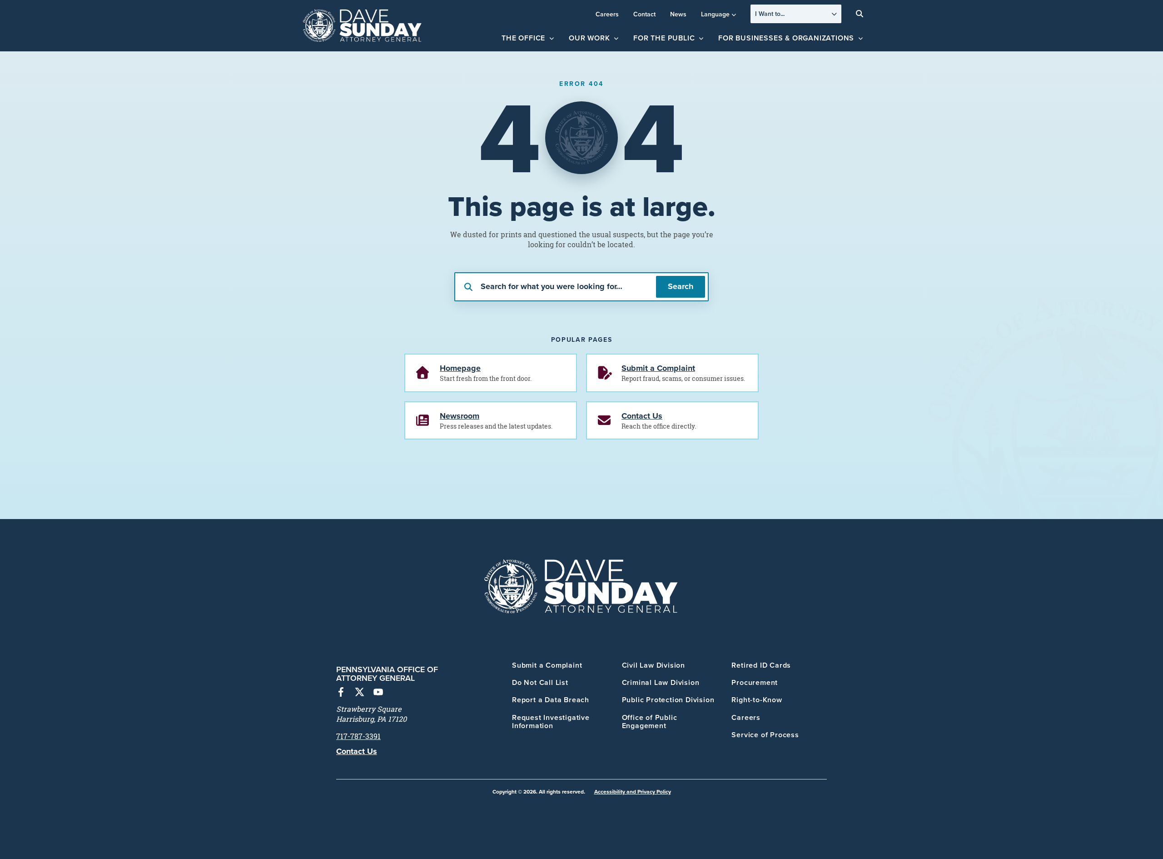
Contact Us (356, 751)
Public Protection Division (668, 699)
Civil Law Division (653, 665)
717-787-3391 (358, 736)
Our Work (589, 38)
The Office (523, 38)
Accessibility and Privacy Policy (632, 791)
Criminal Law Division (661, 682)
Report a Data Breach (550, 699)
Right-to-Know (756, 699)
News (678, 14)
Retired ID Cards (761, 665)
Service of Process (765, 734)
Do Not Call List (540, 682)
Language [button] (715, 14)
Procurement (754, 682)
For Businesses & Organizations (786, 38)
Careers (607, 14)
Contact (644, 14)
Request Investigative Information (551, 721)
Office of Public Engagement (649, 721)
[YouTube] (378, 693)
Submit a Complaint (547, 665)
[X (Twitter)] (359, 693)
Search (680, 286)
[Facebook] (341, 693)
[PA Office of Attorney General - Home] (362, 25)
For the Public (664, 38)
